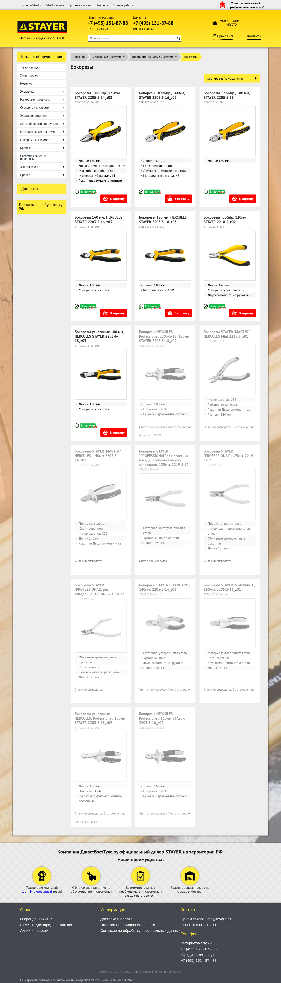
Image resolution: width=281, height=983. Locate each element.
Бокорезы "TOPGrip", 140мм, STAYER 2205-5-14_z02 (98, 95)
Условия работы (123, 5)
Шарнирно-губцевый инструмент (154, 56)
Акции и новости (34, 931)
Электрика (27, 91)
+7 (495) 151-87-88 (108, 23)
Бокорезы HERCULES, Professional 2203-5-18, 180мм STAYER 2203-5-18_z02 (164, 336)
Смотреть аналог (179, 427)
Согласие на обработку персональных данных (140, 931)
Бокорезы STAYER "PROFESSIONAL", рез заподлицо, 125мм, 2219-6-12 (99, 589)
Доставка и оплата (80, 5)
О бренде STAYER (30, 5)
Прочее (25, 175)
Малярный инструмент (35, 140)
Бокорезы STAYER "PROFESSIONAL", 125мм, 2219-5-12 (229, 455)
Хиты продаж (29, 75)
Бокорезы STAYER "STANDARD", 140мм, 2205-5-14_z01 (164, 587)
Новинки (26, 83)
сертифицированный (36, 891)
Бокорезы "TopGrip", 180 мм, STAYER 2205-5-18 (227, 95)
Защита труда (29, 167)
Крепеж (25, 148)
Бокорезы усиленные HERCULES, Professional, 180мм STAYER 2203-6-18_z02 (100, 718)
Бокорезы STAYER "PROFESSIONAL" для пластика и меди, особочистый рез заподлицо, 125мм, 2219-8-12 (164, 458)
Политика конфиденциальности (127, 925)
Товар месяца (29, 67)
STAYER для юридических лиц (46, 925)
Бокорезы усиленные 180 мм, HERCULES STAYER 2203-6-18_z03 (99, 336)
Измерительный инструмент (39, 132)
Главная (79, 56)
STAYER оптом (55, 5)
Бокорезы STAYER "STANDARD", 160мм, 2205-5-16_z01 (229, 587)
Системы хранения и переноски (34, 157)
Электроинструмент (33, 116)
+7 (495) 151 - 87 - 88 (199, 949)
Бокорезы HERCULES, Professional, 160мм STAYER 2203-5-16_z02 (162, 718)
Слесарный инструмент (36, 108)
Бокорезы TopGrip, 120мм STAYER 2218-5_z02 (225, 219)
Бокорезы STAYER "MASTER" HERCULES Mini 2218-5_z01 (227, 334)
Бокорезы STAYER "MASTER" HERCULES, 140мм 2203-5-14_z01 (98, 455)
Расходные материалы (35, 99)
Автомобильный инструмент (39, 124)
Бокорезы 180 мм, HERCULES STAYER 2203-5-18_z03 (163, 219)
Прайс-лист (225, 36)
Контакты (102, 5)
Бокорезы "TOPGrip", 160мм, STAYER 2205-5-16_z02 (162, 95)
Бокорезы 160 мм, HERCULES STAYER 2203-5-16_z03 (98, 219)
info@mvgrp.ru (219, 919)
